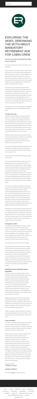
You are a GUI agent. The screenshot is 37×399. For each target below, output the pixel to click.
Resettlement (23, 391)
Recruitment (31, 391)
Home (5, 389)
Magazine (17, 389)
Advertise (27, 395)
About (23, 389)
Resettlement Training (11, 365)
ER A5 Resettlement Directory (15, 395)
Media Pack (30, 389)
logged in (13, 372)
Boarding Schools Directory (26, 393)
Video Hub (14, 393)
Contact (11, 389)
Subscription (14, 391)
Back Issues (6, 391)
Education (7, 393)
